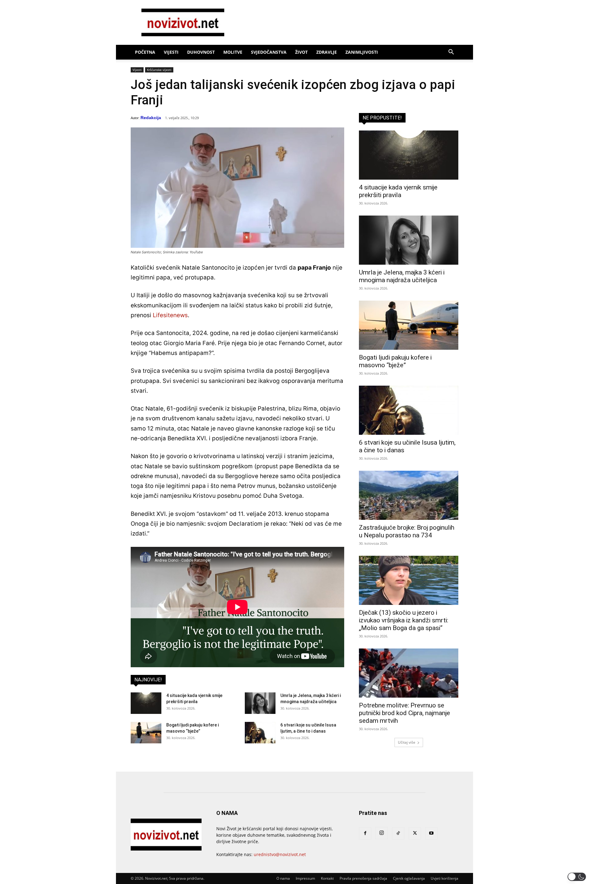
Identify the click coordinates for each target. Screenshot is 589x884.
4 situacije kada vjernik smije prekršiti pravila (398, 191)
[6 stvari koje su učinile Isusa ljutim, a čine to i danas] (260, 732)
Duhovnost (201, 52)
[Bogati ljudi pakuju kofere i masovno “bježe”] (146, 732)
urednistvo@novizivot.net (280, 854)
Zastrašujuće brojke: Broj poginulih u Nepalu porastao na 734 (406, 531)
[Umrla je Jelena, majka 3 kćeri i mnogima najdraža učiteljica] (260, 703)
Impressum (305, 878)
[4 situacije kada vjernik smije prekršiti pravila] (146, 703)
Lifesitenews (170, 315)
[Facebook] (365, 833)
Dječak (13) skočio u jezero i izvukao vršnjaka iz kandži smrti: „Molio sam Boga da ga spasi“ (403, 620)
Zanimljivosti (361, 52)
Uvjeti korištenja (444, 878)
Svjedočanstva (269, 52)
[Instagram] (381, 833)
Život (301, 52)
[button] (451, 53)
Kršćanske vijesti (159, 70)
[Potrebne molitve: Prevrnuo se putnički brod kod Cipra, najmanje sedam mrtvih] (408, 673)
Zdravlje (326, 52)
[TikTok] (398, 833)
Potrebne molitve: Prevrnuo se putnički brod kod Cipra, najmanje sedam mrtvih (404, 713)
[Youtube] (431, 833)
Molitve (232, 52)
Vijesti (171, 52)
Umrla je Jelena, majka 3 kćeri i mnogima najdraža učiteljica (402, 276)
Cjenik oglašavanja (409, 878)
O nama (283, 878)
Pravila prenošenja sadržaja (363, 878)
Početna (145, 52)
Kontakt (327, 878)
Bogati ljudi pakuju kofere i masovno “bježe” (395, 361)
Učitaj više (406, 742)
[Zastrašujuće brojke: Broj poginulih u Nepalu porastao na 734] (408, 495)
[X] (415, 833)
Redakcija (151, 117)
